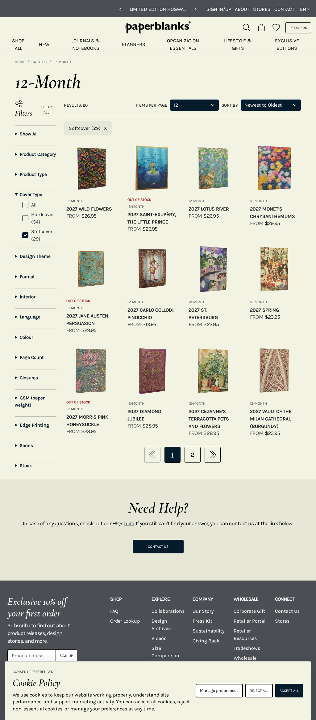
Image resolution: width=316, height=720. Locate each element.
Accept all (289, 690)
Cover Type (31, 194)
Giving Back (206, 641)
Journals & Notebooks (86, 44)
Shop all (18, 44)
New (44, 44)
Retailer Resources (245, 634)
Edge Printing (34, 425)
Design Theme (35, 256)
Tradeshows (247, 648)
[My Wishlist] (276, 28)
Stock (26, 465)
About (242, 9)
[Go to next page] (213, 455)
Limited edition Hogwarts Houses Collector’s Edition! (158, 9)
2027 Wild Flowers (89, 209)
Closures (29, 378)
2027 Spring (264, 310)
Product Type (33, 174)
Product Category (38, 154)
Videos (159, 638)
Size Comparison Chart (165, 655)
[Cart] (261, 28)
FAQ (114, 611)
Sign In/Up (218, 9)
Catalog (39, 62)
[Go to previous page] (152, 455)
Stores (262, 9)
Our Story (203, 611)
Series (26, 445)
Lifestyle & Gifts (238, 44)
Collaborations (168, 611)
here (129, 523)
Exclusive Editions (287, 44)
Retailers (298, 28)
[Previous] (120, 9)
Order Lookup (125, 621)
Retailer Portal (249, 621)
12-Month (62, 62)
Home (20, 62)
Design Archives (161, 624)
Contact (284, 9)
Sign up (66, 656)
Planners (133, 44)
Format (27, 276)
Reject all (259, 690)
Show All (29, 134)
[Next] (195, 9)
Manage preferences (219, 690)
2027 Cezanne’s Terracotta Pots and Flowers (209, 418)
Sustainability (208, 631)
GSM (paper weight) (29, 401)
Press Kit (202, 621)
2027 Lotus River (209, 209)
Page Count (32, 357)
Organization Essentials (183, 44)
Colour (26, 337)
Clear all (46, 110)
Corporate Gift (249, 611)
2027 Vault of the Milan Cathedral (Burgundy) (271, 418)
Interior (27, 297)
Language (30, 317)
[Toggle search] (246, 28)
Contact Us (158, 546)
